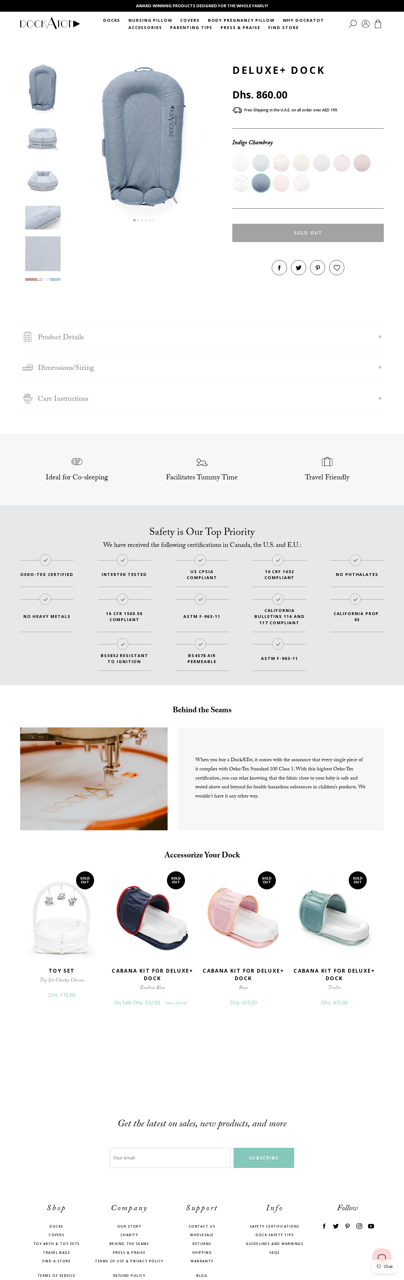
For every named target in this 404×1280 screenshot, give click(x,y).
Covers (190, 20)
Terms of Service (57, 1275)
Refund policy (129, 1275)
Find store (283, 27)
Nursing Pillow (150, 20)
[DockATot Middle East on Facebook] (324, 1226)
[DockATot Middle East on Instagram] (359, 1226)
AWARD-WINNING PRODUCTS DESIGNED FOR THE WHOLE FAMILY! (202, 6)
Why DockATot (303, 20)
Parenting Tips (191, 27)
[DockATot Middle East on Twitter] (336, 1226)
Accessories (145, 27)
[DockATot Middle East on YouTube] (371, 1226)
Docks (112, 20)
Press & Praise (240, 27)
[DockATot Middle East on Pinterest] (347, 1226)
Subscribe (263, 1158)
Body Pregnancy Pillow (241, 20)
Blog (201, 1275)
